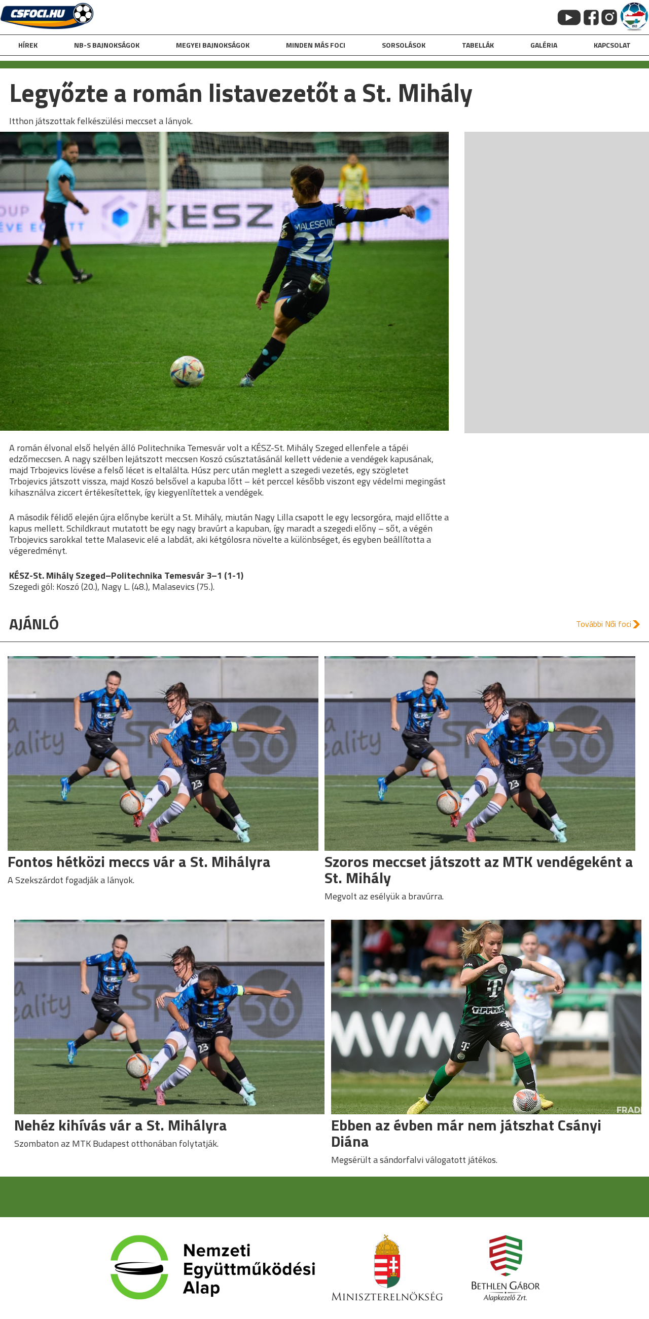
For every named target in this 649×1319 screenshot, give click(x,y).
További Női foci (603, 624)
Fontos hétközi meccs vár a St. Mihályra (139, 861)
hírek (28, 45)
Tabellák (478, 45)
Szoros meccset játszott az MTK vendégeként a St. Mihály (478, 869)
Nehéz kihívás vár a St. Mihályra (120, 1125)
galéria (543, 45)
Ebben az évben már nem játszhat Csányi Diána (466, 1133)
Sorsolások (403, 45)
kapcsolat (612, 45)
